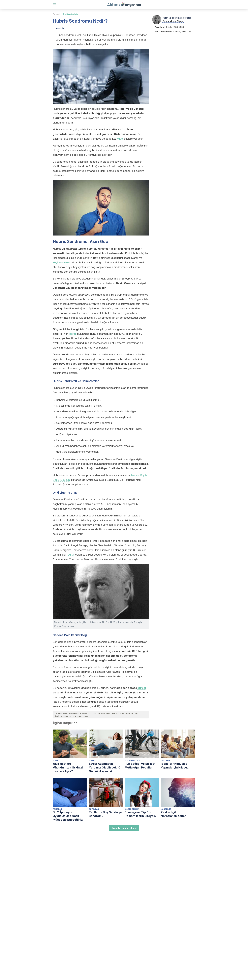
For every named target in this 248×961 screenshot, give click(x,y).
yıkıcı (120, 138)
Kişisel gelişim (132, 809)
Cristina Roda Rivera (173, 21)
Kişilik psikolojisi (71, 14)
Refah (56, 761)
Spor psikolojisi (133, 761)
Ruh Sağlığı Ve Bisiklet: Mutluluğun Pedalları (140, 765)
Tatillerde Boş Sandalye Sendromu (105, 814)
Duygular (94, 809)
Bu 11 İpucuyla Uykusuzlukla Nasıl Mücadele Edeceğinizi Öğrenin (68, 816)
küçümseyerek (61, 262)
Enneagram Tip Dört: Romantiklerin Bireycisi (140, 814)
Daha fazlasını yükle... (124, 828)
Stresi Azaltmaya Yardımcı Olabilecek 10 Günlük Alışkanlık (104, 767)
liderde (72, 333)
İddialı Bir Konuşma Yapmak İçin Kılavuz (175, 765)
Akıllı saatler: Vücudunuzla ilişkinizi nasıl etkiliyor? (68, 767)
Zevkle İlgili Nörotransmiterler (173, 814)
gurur (71, 554)
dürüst (141, 687)
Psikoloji (57, 14)
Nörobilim (166, 809)
